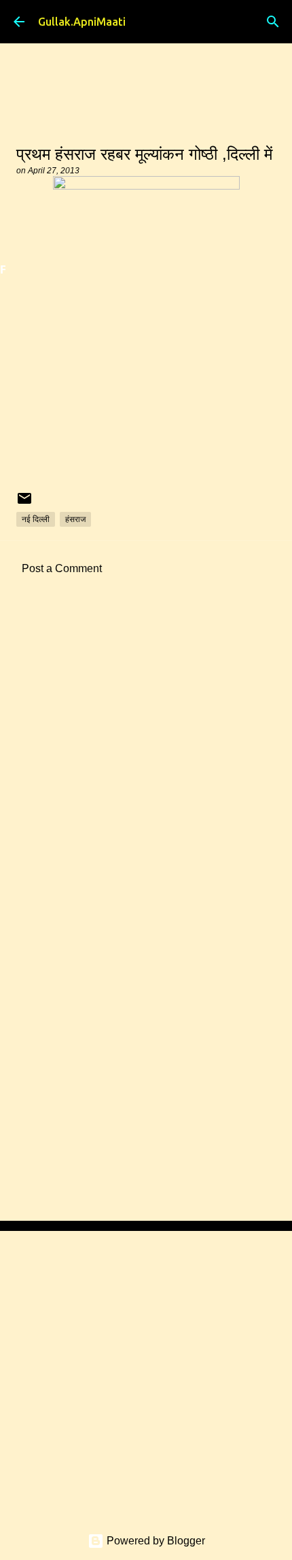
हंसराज (75, 519)
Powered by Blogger (154, 1540)
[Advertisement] (146, 762)
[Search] (273, 21)
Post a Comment (62, 568)
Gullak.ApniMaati (82, 22)
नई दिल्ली (36, 519)
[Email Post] (24, 503)
